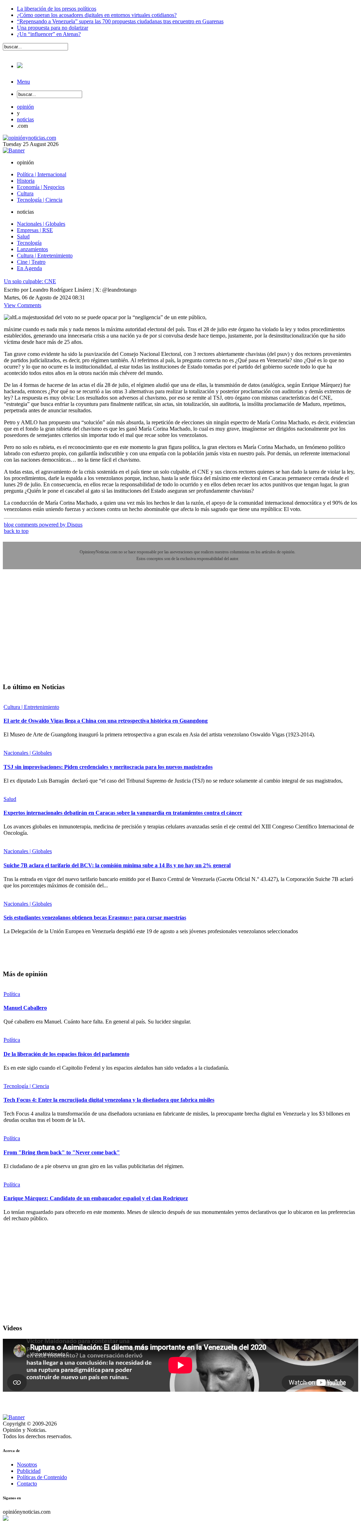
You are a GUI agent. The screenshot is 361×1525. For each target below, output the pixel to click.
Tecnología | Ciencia (26, 1086)
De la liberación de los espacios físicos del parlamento (66, 1054)
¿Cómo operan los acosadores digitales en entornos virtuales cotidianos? (97, 15)
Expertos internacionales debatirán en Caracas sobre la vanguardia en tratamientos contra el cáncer (123, 813)
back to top (16, 531)
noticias (25, 119)
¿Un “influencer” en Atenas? (49, 34)
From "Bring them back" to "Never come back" (62, 1152)
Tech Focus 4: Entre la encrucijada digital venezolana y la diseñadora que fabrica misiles (109, 1100)
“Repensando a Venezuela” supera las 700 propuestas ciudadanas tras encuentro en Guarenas (120, 21)
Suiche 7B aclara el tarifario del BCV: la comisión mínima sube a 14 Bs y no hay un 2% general (117, 865)
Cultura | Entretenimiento (31, 707)
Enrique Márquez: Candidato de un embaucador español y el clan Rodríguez (96, 1198)
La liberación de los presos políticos (56, 9)
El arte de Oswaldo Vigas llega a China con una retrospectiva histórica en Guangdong (106, 721)
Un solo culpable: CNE (30, 281)
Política (12, 994)
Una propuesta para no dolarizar (52, 28)
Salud (10, 799)
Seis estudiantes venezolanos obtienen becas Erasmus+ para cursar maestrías (95, 918)
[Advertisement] (56, 631)
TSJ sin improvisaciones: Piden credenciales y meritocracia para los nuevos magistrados (108, 767)
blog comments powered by (43, 525)
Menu (23, 82)
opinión (25, 107)
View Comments (22, 305)
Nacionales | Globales (28, 753)
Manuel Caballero (25, 1008)
